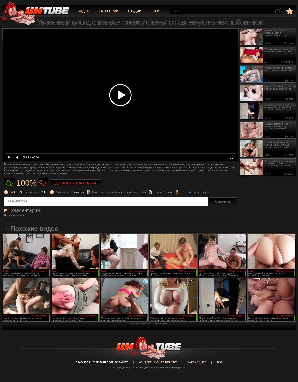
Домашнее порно (115, 192)
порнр (205, 192)
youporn (168, 192)
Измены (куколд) (136, 192)
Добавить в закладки (75, 183)
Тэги (155, 11)
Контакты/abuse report (158, 362)
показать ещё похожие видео (149, 323)
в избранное (289, 10)
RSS (220, 362)
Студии (134, 11)
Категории (109, 11)
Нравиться (9, 183)
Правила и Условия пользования (101, 362)
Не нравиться (42, 183)
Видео (83, 11)
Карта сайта (196, 362)
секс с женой (194, 192)
